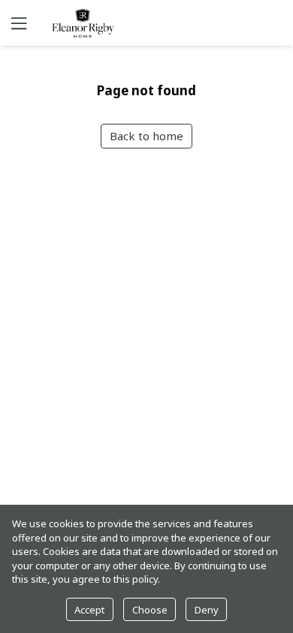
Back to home (146, 135)
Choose (150, 609)
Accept (89, 609)
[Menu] (17, 23)
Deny (207, 609)
